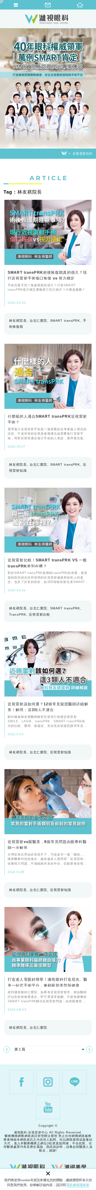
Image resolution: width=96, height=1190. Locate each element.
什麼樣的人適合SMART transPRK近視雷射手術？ (48, 397)
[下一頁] (89, 1049)
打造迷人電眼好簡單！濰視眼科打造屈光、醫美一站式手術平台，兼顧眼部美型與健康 (48, 960)
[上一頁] (6, 1049)
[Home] (64, 153)
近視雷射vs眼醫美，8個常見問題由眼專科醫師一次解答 (48, 822)
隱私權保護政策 (77, 1185)
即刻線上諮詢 (90, 714)
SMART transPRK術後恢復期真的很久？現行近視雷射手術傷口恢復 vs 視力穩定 (48, 253)
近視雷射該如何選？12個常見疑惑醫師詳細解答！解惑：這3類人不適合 (48, 684)
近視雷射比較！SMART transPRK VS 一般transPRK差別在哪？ (48, 541)
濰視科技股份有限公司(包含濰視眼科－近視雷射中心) (48, 19)
